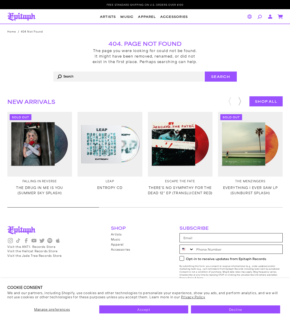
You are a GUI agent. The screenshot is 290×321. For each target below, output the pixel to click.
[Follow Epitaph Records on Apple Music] (58, 242)
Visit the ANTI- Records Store (31, 246)
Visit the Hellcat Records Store (32, 251)
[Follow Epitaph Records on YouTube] (34, 242)
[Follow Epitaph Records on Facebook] (26, 242)
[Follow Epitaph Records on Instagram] (10, 242)
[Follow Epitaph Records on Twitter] (42, 242)
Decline (235, 309)
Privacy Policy (193, 296)
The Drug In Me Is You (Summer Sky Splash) (39, 190)
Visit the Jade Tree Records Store (34, 255)
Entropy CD (110, 187)
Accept (143, 309)
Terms (200, 277)
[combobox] (128, 77)
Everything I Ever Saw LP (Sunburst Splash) (250, 190)
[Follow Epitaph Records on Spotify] (50, 242)
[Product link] (39, 144)
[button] (259, 17)
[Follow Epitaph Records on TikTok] (18, 242)
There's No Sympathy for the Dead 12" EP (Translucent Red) (180, 190)
